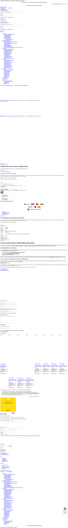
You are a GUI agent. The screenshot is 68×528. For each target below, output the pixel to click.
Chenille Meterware (7, 44)
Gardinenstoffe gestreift (7, 494)
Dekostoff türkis (6, 75)
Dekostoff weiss (6, 76)
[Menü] (66, 507)
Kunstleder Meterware (7, 38)
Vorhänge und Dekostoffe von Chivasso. (22, 260)
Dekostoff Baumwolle (7, 71)
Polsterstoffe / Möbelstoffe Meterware (9, 34)
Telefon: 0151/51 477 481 (8, 80)
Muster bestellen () (4, 189)
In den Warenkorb (3, 186)
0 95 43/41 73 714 (4, 268)
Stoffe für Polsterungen (7, 42)
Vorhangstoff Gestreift (7, 63)
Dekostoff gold (6, 73)
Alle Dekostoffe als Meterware (8, 69)
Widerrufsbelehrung (5, 465)
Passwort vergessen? (3, 17)
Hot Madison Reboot (5, 249)
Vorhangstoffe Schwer (7, 64)
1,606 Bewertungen (8, 410)
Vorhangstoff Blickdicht (7, 504)
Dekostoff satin (6, 77)
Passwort (2, 13)
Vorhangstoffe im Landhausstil (8, 62)
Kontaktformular (6, 82)
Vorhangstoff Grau (7, 61)
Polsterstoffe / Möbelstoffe (10, 85)
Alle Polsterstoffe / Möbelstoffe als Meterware (10, 41)
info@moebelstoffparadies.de (8, 81)
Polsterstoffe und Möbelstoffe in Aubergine (10, 43)
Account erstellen (5, 10)
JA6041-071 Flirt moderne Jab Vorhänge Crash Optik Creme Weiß (30, 380)
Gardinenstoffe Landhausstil (8, 56)
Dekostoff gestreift (6, 72)
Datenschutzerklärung (5, 467)
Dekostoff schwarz (7, 74)
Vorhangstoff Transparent (7, 65)
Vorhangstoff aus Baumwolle (8, 68)
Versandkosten (8, 171)
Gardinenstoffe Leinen (7, 57)
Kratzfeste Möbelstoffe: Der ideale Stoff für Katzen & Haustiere (13, 47)
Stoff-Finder (4, 458)
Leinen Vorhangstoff (7, 67)
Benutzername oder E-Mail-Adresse (5, 12)
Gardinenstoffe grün (7, 55)
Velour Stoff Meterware (7, 45)
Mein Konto (4, 461)
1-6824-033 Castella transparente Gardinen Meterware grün (3, 366)
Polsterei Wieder (6, 83)
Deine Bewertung (3, 420)
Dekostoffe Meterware (7, 37)
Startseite (1, 85)
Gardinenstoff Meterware (7, 35)
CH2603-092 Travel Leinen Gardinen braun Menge (9, 185)
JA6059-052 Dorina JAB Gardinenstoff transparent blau (38, 366)
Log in (1, 15)
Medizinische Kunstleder (9, 39)
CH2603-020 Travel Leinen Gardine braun (6, 100)
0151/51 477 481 (4, 269)
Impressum (3, 468)
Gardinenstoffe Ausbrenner (8, 50)
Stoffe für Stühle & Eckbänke (8, 46)
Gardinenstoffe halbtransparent (8, 58)
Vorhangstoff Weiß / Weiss (8, 60)
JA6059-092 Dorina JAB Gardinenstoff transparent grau (55, 366)
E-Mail (1, 430)
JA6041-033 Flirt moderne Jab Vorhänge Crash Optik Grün (12, 380)
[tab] (35, 211)
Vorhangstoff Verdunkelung (8, 66)
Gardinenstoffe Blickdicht (8, 53)
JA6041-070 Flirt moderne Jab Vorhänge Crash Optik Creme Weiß (21, 380)
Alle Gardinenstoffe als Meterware (9, 489)
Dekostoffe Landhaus (7, 70)
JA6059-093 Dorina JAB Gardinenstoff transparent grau (63, 366)
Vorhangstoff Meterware (7, 36)
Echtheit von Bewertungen (6, 466)
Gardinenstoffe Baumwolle (8, 51)
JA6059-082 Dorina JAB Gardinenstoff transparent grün (46, 366)
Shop (4, 85)
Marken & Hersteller (5, 460)
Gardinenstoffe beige (7, 52)
